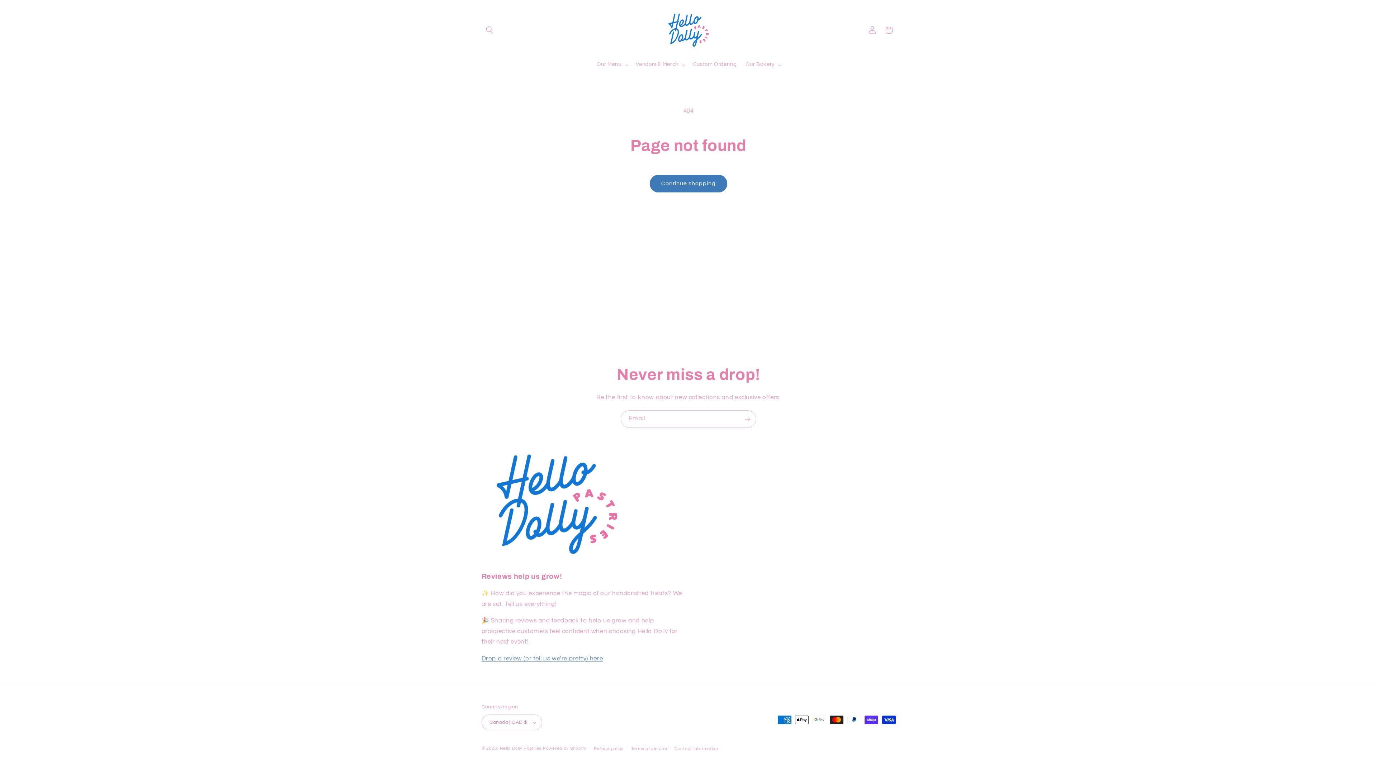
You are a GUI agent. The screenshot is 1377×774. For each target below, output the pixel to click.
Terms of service (649, 749)
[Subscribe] (747, 419)
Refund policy (609, 749)
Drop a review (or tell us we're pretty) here (542, 658)
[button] (490, 30)
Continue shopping (688, 183)
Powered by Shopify (564, 748)
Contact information (696, 749)
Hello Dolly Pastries (520, 748)
